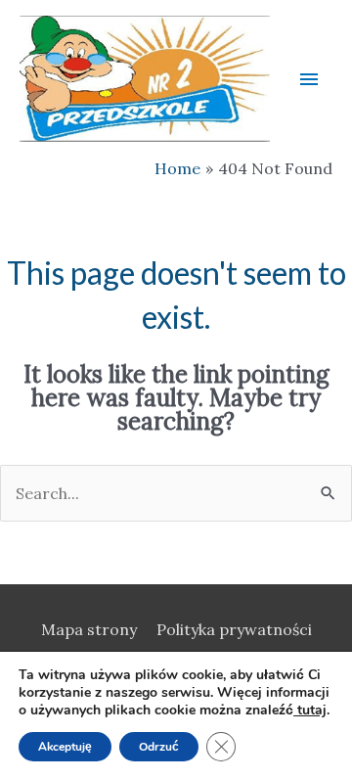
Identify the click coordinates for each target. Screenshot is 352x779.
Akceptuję (65, 747)
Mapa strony (89, 629)
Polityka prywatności (234, 629)
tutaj (310, 710)
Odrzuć (159, 747)
